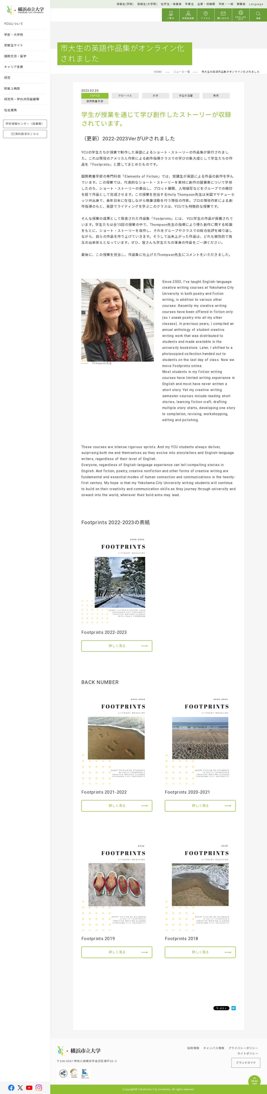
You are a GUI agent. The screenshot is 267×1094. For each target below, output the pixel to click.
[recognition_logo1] (63, 1070)
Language (256, 4)
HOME (158, 71)
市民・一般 (226, 4)
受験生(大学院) (147, 4)
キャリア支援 (13, 67)
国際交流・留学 (15, 56)
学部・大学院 (13, 34)
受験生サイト (13, 45)
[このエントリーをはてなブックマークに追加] (234, 1008)
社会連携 (10, 110)
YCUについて (13, 23)
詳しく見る (117, 646)
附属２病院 (12, 88)
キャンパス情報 (213, 1048)
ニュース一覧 (182, 71)
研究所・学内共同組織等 (21, 99)
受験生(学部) (125, 4)
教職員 (241, 4)
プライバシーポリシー (243, 1048)
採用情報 (193, 1048)
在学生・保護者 (171, 4)
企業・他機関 (206, 4)
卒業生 (189, 4)
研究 (7, 77)
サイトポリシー (247, 1053)
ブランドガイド (246, 1063)
